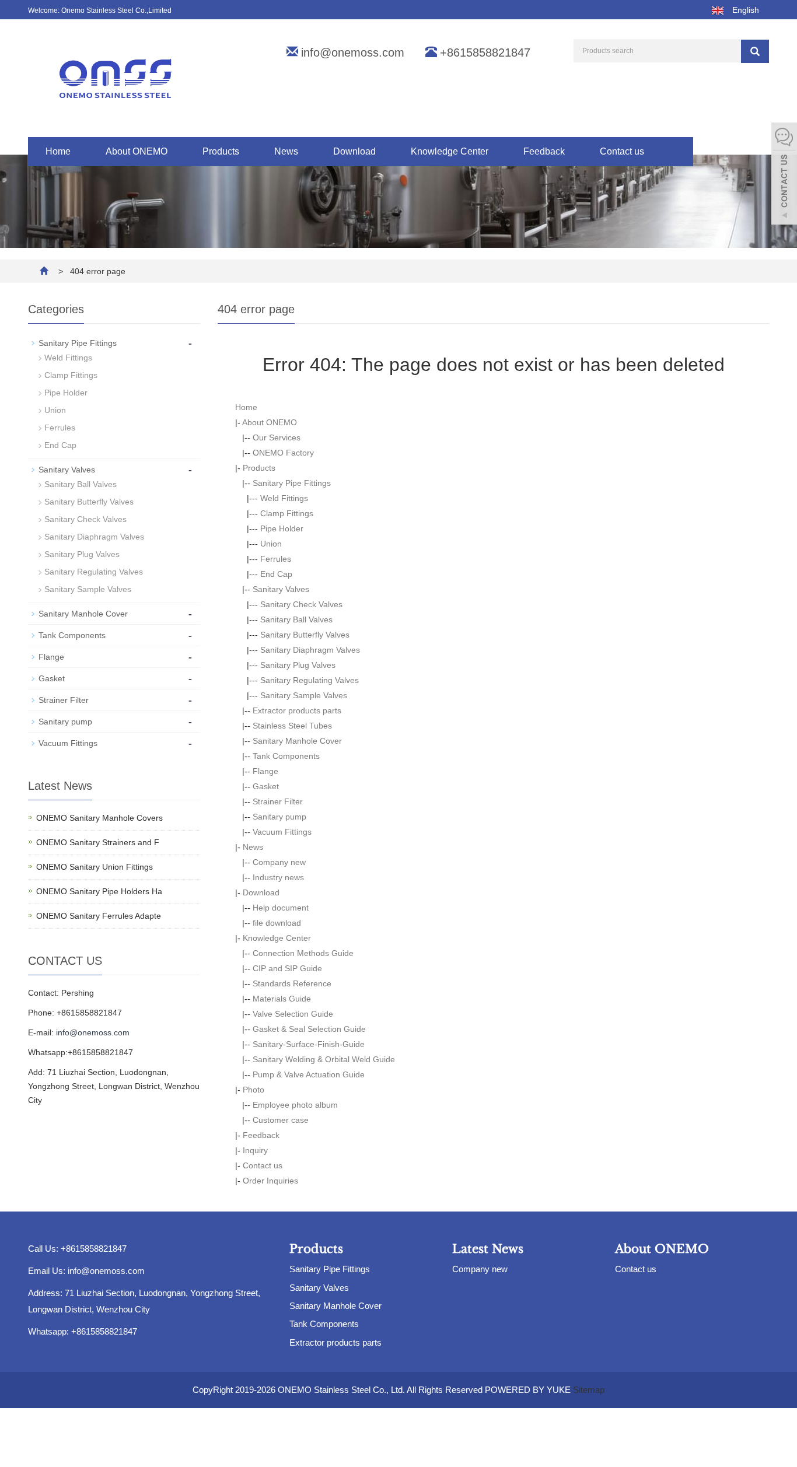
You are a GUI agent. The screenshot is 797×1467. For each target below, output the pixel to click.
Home (58, 151)
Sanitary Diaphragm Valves (310, 649)
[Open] (784, 174)
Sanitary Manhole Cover (297, 740)
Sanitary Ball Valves (296, 619)
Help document (281, 907)
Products (220, 151)
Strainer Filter (278, 801)
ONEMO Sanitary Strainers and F (97, 842)
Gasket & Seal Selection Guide (309, 1029)
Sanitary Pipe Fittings (292, 483)
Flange (265, 771)
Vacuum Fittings (282, 831)
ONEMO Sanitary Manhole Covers (99, 817)
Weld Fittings (284, 498)
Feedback (544, 151)
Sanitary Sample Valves (303, 695)
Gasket (266, 786)
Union (271, 543)
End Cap (276, 574)
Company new (279, 862)
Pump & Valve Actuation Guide (309, 1074)
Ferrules (275, 558)
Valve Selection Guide (293, 1013)
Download (354, 151)
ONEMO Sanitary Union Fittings (94, 866)
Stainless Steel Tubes (292, 725)
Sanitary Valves (281, 589)
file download (277, 922)
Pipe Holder (281, 528)
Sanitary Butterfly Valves (304, 634)
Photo (253, 1089)
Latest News (487, 1249)
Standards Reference (292, 983)
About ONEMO (136, 151)
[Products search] (755, 51)
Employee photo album (295, 1104)
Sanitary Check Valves (301, 604)
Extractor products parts (297, 710)
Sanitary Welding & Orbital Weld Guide (324, 1059)
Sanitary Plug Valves (297, 665)
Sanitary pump (279, 816)
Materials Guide (282, 998)
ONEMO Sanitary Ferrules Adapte (98, 915)
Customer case (281, 1120)
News (286, 151)
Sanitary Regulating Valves (309, 680)
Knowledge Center (449, 151)
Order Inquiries (270, 1180)
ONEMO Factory (283, 452)
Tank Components (286, 756)
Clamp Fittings (286, 513)
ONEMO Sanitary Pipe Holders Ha (99, 891)
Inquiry (255, 1150)
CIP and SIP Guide (287, 968)
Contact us (622, 151)
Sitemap (588, 1390)
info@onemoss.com (352, 52)
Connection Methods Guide (303, 953)
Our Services (276, 437)
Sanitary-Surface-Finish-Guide (309, 1044)
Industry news (278, 877)
